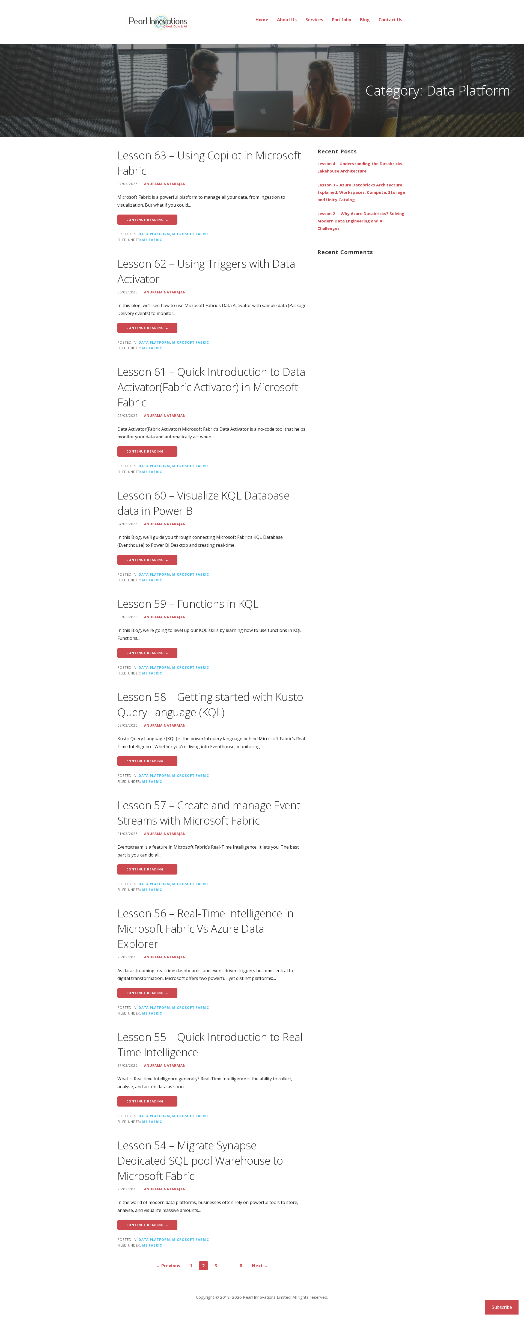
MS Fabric (152, 239)
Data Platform (154, 234)
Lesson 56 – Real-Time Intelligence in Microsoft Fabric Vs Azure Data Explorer (205, 928)
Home (261, 20)
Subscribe (502, 1307)
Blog (365, 20)
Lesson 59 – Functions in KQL (187, 603)
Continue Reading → (147, 220)
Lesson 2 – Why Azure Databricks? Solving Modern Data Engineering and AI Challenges (360, 221)
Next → (260, 1266)
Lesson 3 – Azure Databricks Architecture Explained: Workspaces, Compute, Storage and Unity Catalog (361, 192)
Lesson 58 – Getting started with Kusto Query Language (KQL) (210, 704)
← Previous (168, 1266)
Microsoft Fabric (190, 234)
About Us (287, 20)
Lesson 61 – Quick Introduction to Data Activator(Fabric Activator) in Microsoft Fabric (211, 387)
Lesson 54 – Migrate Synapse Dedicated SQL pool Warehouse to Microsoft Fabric (200, 1160)
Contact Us (390, 20)
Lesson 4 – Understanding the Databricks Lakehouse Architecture (359, 167)
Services (314, 20)
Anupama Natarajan (165, 184)
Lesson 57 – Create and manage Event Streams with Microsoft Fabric (208, 813)
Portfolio (342, 20)
